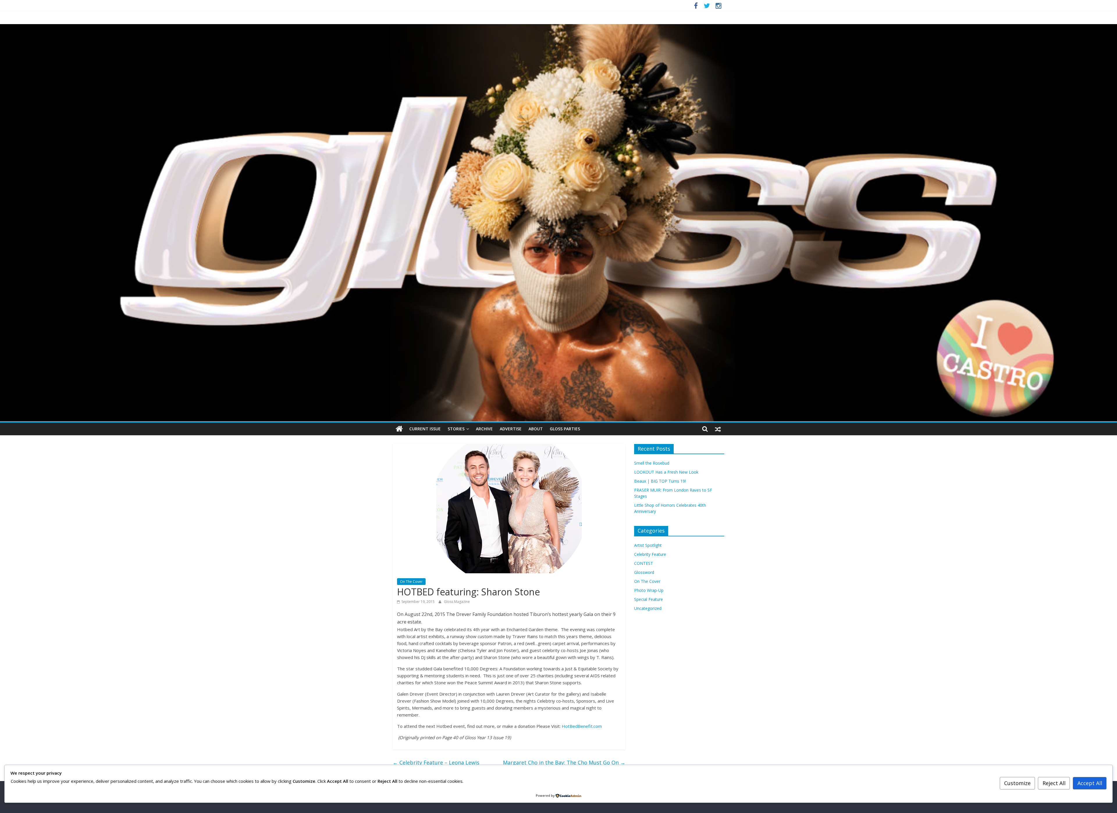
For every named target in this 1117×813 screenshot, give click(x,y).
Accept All (1089, 783)
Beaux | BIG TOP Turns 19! (660, 481)
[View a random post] (718, 429)
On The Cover (411, 581)
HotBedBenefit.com (582, 726)
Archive (484, 428)
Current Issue (425, 428)
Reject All (1054, 783)
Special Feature (648, 599)
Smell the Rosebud (651, 463)
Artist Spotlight (648, 545)
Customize (1017, 783)
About (536, 428)
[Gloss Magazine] (558, 27)
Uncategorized (647, 608)
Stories (456, 428)
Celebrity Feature (650, 554)
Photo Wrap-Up (649, 590)
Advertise (511, 428)
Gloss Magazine (457, 601)
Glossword (644, 572)
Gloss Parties (565, 428)
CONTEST (643, 563)
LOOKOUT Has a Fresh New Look (666, 472)
